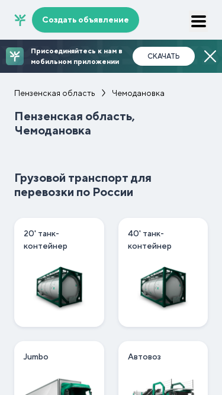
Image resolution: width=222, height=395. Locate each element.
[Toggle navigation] (198, 21)
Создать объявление (85, 19)
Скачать (163, 56)
